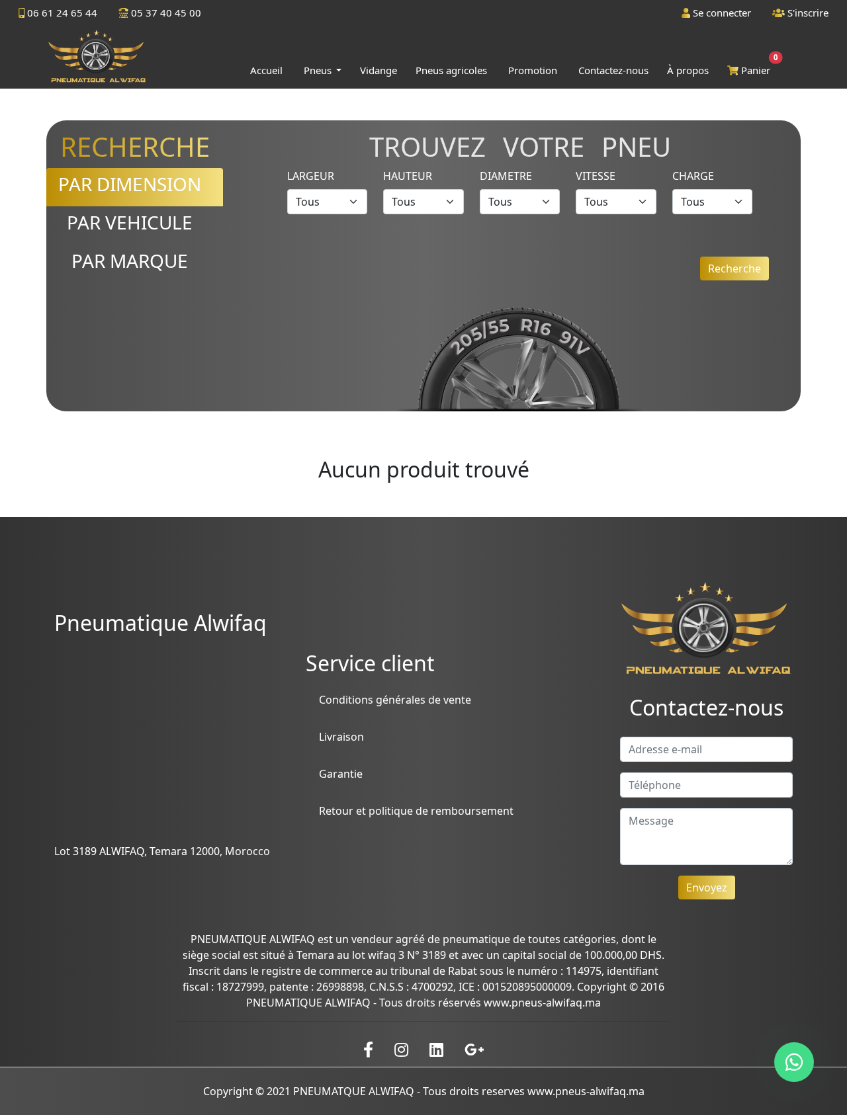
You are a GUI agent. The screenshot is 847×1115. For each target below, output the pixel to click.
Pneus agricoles (451, 70)
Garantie (341, 773)
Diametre (506, 176)
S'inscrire (806, 12)
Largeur (310, 176)
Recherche (734, 268)
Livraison (341, 736)
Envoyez (706, 887)
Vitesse (595, 176)
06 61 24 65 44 (60, 12)
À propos (688, 70)
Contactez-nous (613, 70)
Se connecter (720, 12)
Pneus (319, 70)
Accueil (266, 70)
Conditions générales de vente (395, 699)
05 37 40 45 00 (164, 12)
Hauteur (407, 176)
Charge (693, 176)
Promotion (532, 70)
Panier (757, 67)
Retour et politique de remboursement (416, 811)
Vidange (378, 70)
